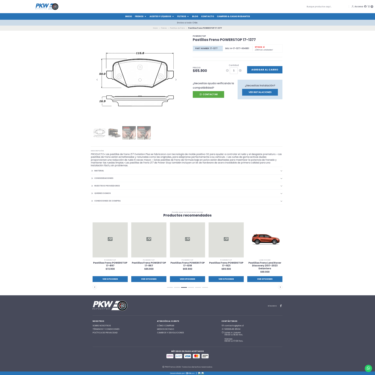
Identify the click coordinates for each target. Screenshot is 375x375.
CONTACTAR (210, 94)
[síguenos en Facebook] (365, 6)
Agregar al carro (264, 69)
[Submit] (304, 6)
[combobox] (324, 6)
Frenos (139, 16)
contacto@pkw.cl (234, 326)
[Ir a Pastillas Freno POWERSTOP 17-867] (148, 239)
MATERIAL (99, 170)
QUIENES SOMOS (102, 193)
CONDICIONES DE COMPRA (107, 201)
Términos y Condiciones (106, 329)
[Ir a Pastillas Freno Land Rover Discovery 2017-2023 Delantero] (264, 239)
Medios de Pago (165, 329)
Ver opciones (110, 279)
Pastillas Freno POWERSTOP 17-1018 (188, 264)
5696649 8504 (232, 329)
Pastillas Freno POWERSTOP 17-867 (149, 264)
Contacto (207, 16)
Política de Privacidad (105, 333)
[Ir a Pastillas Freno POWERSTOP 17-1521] (226, 239)
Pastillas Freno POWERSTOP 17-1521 (226, 264)
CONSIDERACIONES (103, 178)
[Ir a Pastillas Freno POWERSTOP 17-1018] (187, 239)
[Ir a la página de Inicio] (47, 6)
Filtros (181, 16)
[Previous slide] (97, 79)
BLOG (195, 16)
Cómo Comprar (165, 326)
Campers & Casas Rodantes (233, 16)
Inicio (128, 16)
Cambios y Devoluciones (170, 333)
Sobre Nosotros (102, 326)
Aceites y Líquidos (161, 16)
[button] (170, 287)
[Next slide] (176, 79)
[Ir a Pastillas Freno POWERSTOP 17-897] (110, 239)
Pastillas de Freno (177, 28)
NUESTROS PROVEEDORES (107, 186)
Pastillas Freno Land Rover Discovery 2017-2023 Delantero (264, 265)
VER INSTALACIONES (260, 92)
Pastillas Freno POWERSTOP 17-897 (110, 264)
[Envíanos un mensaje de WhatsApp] (368, 368)
